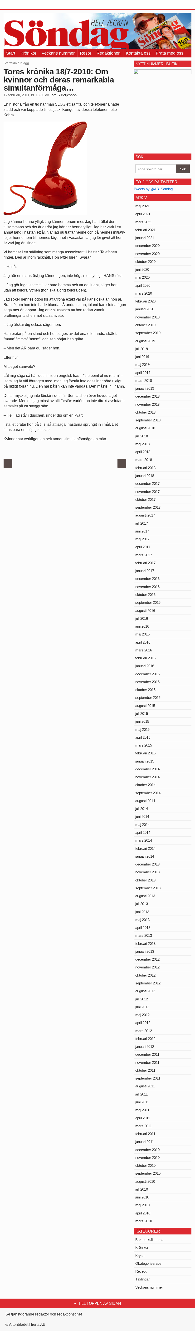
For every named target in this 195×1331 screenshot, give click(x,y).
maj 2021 (142, 206)
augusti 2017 (145, 515)
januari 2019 (144, 388)
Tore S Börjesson (63, 95)
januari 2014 (144, 856)
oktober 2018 (145, 412)
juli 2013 (141, 904)
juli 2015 (141, 714)
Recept (140, 1271)
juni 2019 (142, 357)
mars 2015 (143, 745)
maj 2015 (142, 729)
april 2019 (142, 373)
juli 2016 (141, 618)
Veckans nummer (58, 53)
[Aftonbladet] (21, 4)
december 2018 (147, 396)
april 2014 (142, 832)
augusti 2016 (145, 611)
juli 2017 (141, 523)
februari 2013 (145, 944)
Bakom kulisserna (149, 1240)
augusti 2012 (145, 991)
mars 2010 (143, 1221)
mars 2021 (143, 222)
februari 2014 (145, 848)
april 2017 (142, 547)
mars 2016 (143, 650)
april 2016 (142, 642)
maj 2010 (142, 1205)
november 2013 (147, 872)
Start (10, 53)
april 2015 (142, 737)
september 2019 (148, 333)
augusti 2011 (145, 1086)
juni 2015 (142, 721)
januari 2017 (144, 571)
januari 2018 (144, 476)
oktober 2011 (145, 1070)
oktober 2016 (145, 595)
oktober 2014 (145, 785)
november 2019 (147, 317)
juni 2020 (142, 269)
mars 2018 (143, 460)
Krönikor (28, 53)
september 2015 (148, 698)
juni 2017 (142, 531)
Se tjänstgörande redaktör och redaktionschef (43, 1314)
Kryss (140, 1256)
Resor (85, 53)
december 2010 (147, 1150)
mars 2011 (143, 1126)
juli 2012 (141, 999)
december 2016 (147, 579)
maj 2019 (142, 365)
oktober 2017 (145, 499)
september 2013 (148, 888)
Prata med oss (169, 53)
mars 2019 (143, 381)
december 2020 (147, 246)
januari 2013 (144, 951)
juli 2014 (141, 809)
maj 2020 (142, 277)
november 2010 (147, 1158)
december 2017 (147, 483)
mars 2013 (143, 935)
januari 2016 (144, 666)
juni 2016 (142, 626)
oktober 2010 (145, 1165)
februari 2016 (145, 658)
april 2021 (142, 214)
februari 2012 (145, 1039)
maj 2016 (142, 634)
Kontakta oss (138, 53)
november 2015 (147, 682)
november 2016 (147, 587)
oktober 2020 (145, 262)
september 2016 (148, 602)
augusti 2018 (145, 428)
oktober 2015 (145, 690)
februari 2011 (145, 1134)
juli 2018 (141, 436)
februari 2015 (145, 753)
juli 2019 (141, 349)
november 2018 (147, 404)
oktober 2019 (145, 325)
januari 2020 (144, 309)
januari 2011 (144, 1142)
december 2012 (147, 959)
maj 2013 (142, 920)
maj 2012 (142, 1015)
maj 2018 (142, 444)
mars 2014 (143, 840)
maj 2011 (142, 1110)
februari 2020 (145, 301)
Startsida (10, 63)
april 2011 (142, 1118)
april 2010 (142, 1213)
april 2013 (142, 928)
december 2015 (147, 674)
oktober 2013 (145, 880)
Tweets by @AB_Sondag (153, 189)
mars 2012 (143, 1031)
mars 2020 (143, 293)
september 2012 (148, 983)
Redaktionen (109, 53)
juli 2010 (141, 1189)
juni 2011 (142, 1102)
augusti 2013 (145, 896)
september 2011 (147, 1078)
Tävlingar (142, 1279)
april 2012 (142, 1023)
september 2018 (148, 420)
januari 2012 (144, 1046)
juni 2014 (142, 816)
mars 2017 (143, 555)
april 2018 (142, 452)
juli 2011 (141, 1094)
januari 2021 (144, 238)
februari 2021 (145, 230)
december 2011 (147, 1054)
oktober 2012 (145, 975)
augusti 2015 (145, 706)
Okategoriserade (148, 1263)
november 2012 (147, 967)
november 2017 (147, 492)
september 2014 (148, 793)
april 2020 (142, 285)
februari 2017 (145, 563)
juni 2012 (142, 1007)
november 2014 (147, 777)
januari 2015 (144, 761)
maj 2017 (142, 539)
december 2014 (147, 769)
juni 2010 (142, 1197)
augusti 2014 (145, 801)
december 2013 (147, 864)
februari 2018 (145, 468)
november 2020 (147, 254)
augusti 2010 (145, 1181)
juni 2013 (142, 912)
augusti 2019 (145, 341)
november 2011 (147, 1062)
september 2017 (148, 507)
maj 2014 (142, 825)
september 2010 (148, 1173)
